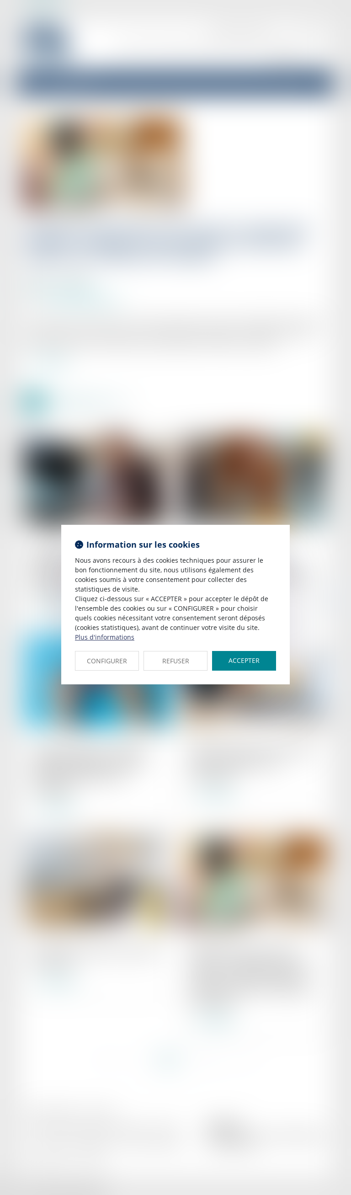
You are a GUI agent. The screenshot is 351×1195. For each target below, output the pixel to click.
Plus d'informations (104, 637)
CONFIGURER (107, 660)
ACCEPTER (244, 660)
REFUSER (175, 660)
